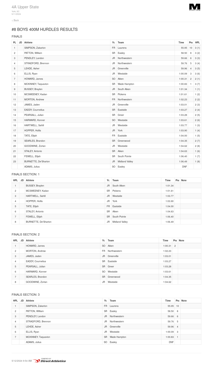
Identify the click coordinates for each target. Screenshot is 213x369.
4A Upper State (25, 7)
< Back (15, 20)
